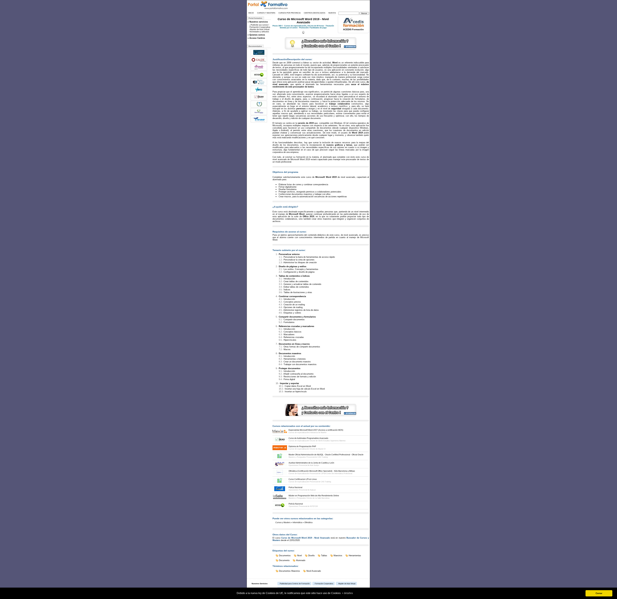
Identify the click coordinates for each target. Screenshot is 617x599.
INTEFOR (314, 506)
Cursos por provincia (289, 13)
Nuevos (332, 13)
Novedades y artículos (259, 32)
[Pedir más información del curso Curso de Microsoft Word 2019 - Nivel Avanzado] (321, 49)
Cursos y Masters (266, 13)
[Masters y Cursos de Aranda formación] (258, 70)
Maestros (338, 555)
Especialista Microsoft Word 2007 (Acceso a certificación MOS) (316, 430)
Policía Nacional (296, 504)
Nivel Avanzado (313, 571)
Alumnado (300, 560)
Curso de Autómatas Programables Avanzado (308, 438)
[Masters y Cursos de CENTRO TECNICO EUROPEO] (258, 85)
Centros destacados (314, 13)
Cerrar (599, 593)
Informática (297, 522)
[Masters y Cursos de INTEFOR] (258, 78)
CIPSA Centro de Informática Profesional (336, 473)
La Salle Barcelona (322, 498)
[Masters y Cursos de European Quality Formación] (258, 55)
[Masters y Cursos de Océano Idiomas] (258, 92)
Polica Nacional (295, 487)
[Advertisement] (332, 5)
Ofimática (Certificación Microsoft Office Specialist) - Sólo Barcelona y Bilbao (322, 471)
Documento (284, 560)
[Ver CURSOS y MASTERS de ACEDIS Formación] (353, 26)
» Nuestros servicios (258, 22)
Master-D (322, 449)
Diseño (311, 555)
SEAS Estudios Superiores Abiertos (332, 441)
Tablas (324, 555)
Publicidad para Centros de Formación (295, 584)
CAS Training (322, 457)
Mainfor (323, 432)
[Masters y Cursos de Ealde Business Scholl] (258, 63)
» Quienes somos (256, 35)
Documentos (285, 555)
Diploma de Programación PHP (302, 446)
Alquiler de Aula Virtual (259, 29)
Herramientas (355, 555)
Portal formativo (255, 18)
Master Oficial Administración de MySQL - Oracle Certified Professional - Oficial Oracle (326, 455)
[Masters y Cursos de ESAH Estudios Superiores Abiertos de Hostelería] (258, 100)
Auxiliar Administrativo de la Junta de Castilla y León (311, 463)
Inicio (251, 13)
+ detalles (347, 593)
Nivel (299, 555)
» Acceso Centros (256, 38)
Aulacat (313, 490)
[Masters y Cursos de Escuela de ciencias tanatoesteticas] (258, 107)
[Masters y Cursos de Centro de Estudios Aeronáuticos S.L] (258, 122)
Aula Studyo (314, 465)
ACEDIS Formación (353, 29)
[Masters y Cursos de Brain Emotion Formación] (258, 115)
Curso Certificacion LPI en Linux (303, 479)
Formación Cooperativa (260, 27)
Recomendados (255, 46)
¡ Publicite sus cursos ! (259, 25)
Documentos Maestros (289, 571)
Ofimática (308, 522)
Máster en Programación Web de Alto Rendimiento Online (314, 496)
